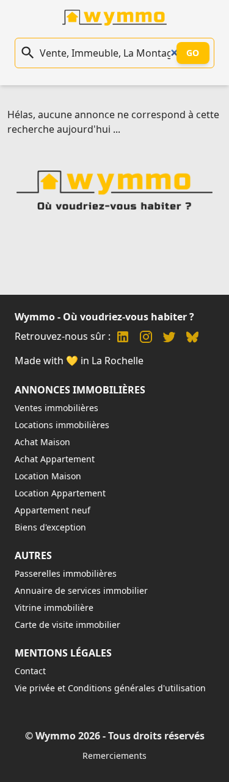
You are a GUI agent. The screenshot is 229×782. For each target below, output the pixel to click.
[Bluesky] (192, 338)
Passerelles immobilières (66, 573)
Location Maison (48, 476)
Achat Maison (42, 442)
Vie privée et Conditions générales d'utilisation (110, 688)
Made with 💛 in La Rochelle (79, 360)
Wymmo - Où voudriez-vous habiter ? (104, 316)
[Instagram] (146, 338)
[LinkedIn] (122, 338)
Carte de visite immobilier (67, 624)
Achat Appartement (55, 459)
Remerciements (114, 755)
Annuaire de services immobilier (81, 590)
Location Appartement (60, 493)
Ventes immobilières (56, 408)
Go (193, 52)
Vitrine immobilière (54, 607)
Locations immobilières (62, 425)
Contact (30, 671)
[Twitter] (169, 338)
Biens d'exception (50, 527)
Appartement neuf (52, 510)
